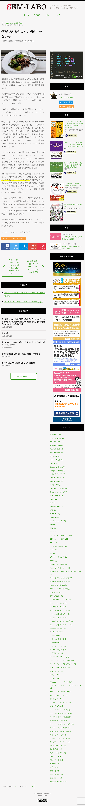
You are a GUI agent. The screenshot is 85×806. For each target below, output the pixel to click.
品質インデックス (56, 753)
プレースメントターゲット (59, 702)
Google (52, 463)
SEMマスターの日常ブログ (24, 41)
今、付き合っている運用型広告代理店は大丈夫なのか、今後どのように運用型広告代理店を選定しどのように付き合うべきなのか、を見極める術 (23, 321)
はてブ (25, 248)
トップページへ (22, 376)
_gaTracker (54, 592)
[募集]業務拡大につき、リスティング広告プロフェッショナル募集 (32, 266)
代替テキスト (56, 653)
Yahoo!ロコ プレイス (57, 585)
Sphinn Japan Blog (56, 546)
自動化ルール (54, 778)
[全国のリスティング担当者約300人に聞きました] (67, 340)
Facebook (7, 248)
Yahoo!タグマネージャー (58, 568)
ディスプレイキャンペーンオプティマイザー (67, 685)
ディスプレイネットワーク (59, 682)
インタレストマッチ (57, 618)
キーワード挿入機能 (57, 650)
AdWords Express (56, 445)
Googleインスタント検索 (59, 488)
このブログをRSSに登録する (15, 238)
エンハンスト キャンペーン (59, 625)
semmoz (53, 532)
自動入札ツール (55, 774)
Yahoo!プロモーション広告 (59, 578)
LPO (51, 510)
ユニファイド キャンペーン (59, 713)
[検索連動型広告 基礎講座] (67, 421)
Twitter (16, 248)
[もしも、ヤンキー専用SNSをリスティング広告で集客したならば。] (67, 365)
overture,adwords (56, 521)
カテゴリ (37, 15)
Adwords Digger (55, 438)
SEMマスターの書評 (57, 539)
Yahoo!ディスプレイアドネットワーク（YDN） (66, 571)
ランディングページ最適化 (59, 717)
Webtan (53, 553)
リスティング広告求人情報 (59, 731)
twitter (52, 550)
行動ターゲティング (57, 782)
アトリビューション (57, 603)
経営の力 (5, 333)
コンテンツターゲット (58, 657)
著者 (48, 15)
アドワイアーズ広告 (57, 607)
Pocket (42, 248)
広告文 (52, 767)
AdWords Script (55, 449)
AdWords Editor (55, 442)
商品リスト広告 (55, 760)
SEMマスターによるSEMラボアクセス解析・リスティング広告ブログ (64, 7)
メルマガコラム (55, 706)
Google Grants (55, 481)
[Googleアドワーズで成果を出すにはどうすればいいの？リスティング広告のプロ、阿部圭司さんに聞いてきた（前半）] (67, 391)
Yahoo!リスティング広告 (58, 581)
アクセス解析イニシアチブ (59, 599)
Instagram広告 (55, 496)
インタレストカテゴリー (58, 614)
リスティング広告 (56, 720)
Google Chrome (55, 477)
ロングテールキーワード (58, 742)
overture (53, 517)
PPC (51, 528)
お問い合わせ (7, 786)
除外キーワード (57, 646)
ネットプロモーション (58, 695)
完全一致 (55, 635)
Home (26, 15)
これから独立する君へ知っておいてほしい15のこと (21, 354)
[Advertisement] (66, 35)
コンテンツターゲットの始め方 (61, 660)
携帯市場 (53, 771)
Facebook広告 (55, 460)
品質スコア (54, 756)
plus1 (52, 524)
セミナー (53, 675)
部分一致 (55, 642)
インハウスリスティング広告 (60, 621)
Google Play (54, 485)
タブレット (54, 678)
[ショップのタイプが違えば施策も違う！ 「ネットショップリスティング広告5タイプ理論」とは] (67, 305)
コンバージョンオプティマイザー (61, 664)
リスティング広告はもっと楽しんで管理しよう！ (23, 302)
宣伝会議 (53, 763)
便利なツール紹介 (56, 745)
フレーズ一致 (56, 632)
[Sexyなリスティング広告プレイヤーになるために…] (67, 275)
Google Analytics (56, 471)
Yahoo (52, 561)
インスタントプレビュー (58, 610)
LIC (51, 503)
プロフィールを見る (66, 97)
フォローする (67, 102)
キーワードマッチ (56, 628)
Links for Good (55, 506)
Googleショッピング (57, 492)
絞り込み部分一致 (58, 639)
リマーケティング (56, 735)
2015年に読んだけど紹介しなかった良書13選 (18, 363)
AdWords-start (55, 452)
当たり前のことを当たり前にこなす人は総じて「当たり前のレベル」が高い (23, 343)
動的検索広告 (54, 749)
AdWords (53, 434)
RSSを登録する (67, 107)
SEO (51, 542)
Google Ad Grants (56, 467)
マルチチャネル (57, 474)
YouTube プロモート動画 (59, 589)
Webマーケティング (57, 557)
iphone (52, 499)
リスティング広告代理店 (58, 728)
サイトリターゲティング (58, 667)
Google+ (34, 248)
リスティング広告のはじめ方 (60, 724)
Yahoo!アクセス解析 (57, 564)
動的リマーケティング (59, 738)
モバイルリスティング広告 (59, 710)
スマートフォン (55, 671)
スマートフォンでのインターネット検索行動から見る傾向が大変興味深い (14, 266)
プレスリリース (55, 699)
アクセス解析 (54, 596)
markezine (53, 514)
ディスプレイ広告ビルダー (59, 691)
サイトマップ (24, 786)
